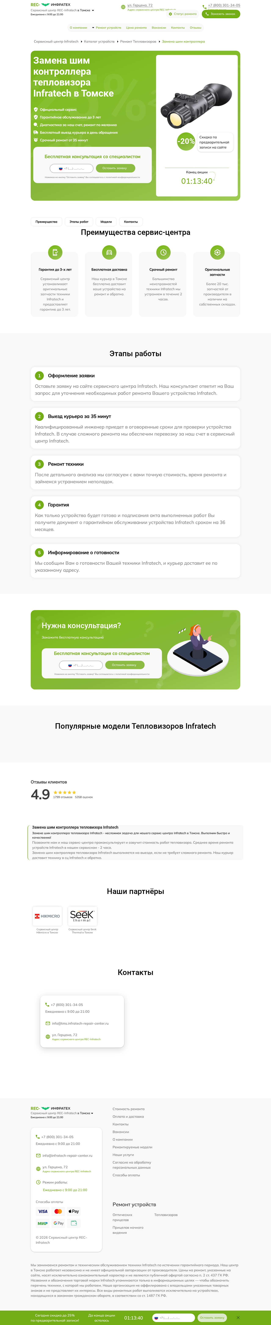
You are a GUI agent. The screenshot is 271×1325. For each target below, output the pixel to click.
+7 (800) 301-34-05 (224, 5)
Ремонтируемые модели (132, 1147)
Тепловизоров (166, 1215)
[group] (47, 920)
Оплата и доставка (128, 1116)
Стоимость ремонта (129, 1109)
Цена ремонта (136, 27)
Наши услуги (123, 1155)
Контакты (178, 27)
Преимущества (46, 222)
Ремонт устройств (108, 27)
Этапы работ (79, 222)
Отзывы (195, 27)
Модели (106, 222)
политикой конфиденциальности (123, 177)
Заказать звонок (223, 14)
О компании (78, 27)
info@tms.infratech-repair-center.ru (80, 1023)
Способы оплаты (126, 1175)
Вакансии (159, 27)
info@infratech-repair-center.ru (67, 1155)
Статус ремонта (185, 14)
